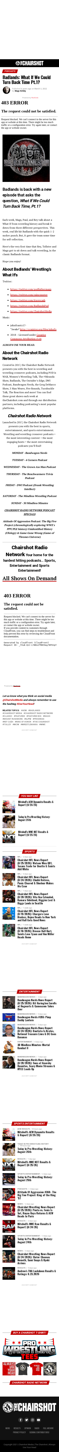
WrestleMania (30, 725)
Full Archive (48, 1428)
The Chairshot (42, 722)
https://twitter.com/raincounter (29, 294)
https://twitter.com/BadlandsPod (29, 305)
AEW (24, 710)
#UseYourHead (25, 703)
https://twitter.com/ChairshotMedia (31, 311)
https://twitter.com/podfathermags (30, 289)
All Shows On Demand (29, 578)
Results (17, 1428)
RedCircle (16, 686)
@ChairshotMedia (13, 699)
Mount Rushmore (13, 719)
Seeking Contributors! (39, 1432)
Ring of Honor (23, 722)
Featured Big (34, 716)
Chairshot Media (13, 713)
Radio (37, 1428)
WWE (42, 725)
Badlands (35, 710)
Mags (47, 716)
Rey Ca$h (8, 722)
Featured (20, 716)
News (8, 1428)
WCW (16, 725)
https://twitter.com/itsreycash (27, 300)
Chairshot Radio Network (39, 713)
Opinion (27, 1428)
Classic (8, 716)
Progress (39, 719)
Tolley (7, 725)
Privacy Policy (19, 1432)
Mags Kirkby (20, 91)
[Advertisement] (29, 29)
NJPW (28, 719)
